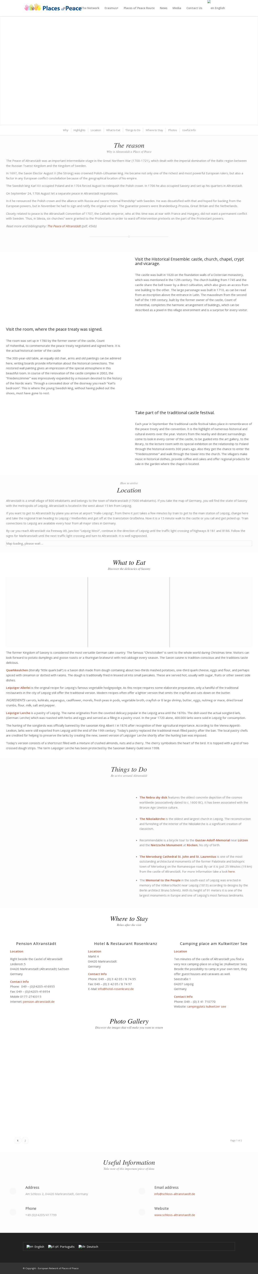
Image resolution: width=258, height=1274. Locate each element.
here (231, 871)
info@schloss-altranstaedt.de (174, 1194)
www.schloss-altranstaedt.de (174, 1215)
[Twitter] (226, 1268)
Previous (9, 70)
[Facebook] (232, 1268)
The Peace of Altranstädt (64, 226)
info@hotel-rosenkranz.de (116, 989)
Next (249, 70)
